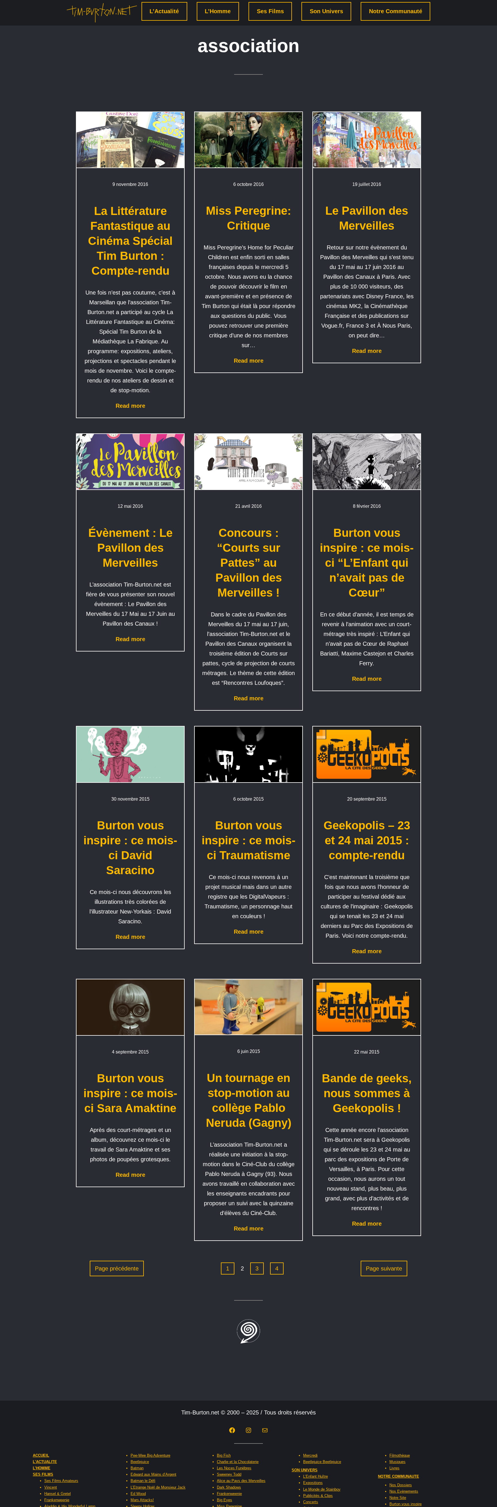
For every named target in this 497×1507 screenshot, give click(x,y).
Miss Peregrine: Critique (248, 218)
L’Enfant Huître (315, 1476)
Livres (394, 1468)
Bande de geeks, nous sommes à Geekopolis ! (367, 1093)
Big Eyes (224, 1500)
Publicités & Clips (318, 1495)
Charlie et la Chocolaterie (238, 1462)
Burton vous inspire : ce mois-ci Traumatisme (248, 840)
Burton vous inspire (405, 1504)
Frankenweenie (56, 1500)
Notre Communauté (395, 11)
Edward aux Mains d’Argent (153, 1474)
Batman (137, 1468)
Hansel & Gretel (57, 1493)
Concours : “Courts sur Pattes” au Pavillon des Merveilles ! (248, 562)
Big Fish (224, 1455)
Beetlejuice (140, 1462)
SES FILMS (43, 1474)
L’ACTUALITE (45, 1462)
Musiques (397, 1462)
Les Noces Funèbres (234, 1468)
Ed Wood (138, 1493)
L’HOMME (41, 1468)
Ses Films (270, 11)
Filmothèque (399, 1455)
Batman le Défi (143, 1481)
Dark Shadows (229, 1487)
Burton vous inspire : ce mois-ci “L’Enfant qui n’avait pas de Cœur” (367, 562)
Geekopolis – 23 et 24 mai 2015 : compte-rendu (367, 840)
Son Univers (326, 11)
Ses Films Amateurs (61, 1481)
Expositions (313, 1483)
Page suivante (384, 1268)
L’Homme (218, 11)
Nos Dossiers (400, 1485)
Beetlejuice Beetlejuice (322, 1462)
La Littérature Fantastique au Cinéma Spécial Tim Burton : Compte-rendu (130, 241)
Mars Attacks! (142, 1500)
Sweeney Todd (229, 1474)
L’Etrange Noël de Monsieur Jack (158, 1487)
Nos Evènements (403, 1491)
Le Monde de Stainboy (322, 1489)
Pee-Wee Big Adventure (150, 1455)
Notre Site (397, 1498)
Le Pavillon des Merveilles (366, 218)
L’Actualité (164, 11)
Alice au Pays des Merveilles (241, 1481)
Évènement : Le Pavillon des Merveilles (130, 547)
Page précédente (117, 1268)
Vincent (50, 1487)
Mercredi (310, 1455)
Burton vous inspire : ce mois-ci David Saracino (130, 847)
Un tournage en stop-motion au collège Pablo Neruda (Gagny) (248, 1100)
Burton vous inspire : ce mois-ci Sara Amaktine (130, 1093)
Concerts (310, 1502)
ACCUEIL (41, 1455)
